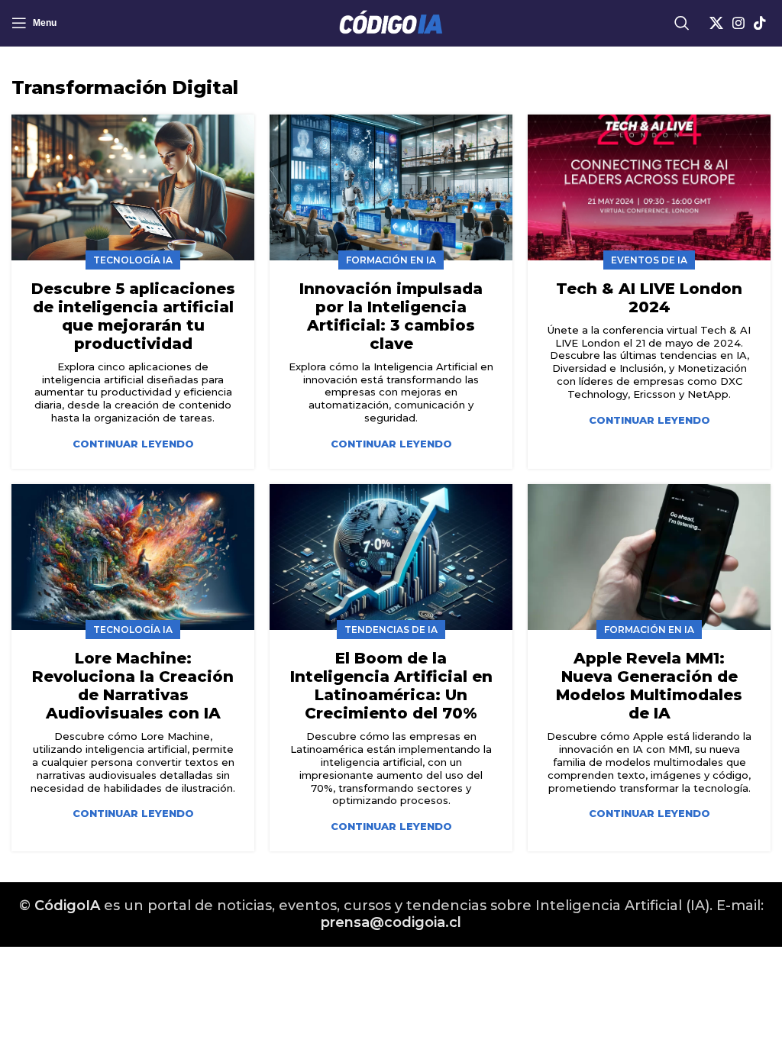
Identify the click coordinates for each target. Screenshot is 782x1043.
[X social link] (716, 22)
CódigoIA (67, 905)
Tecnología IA (133, 260)
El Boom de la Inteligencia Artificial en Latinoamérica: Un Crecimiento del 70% (391, 685)
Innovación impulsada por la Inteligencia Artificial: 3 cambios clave (391, 316)
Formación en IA (391, 260)
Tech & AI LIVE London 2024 (649, 297)
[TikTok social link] (760, 22)
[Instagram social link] (738, 22)
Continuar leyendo (133, 444)
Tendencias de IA (391, 629)
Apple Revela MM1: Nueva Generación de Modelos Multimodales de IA (649, 685)
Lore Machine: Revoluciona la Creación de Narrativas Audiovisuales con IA (133, 685)
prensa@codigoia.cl (391, 922)
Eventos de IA (649, 260)
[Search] (682, 23)
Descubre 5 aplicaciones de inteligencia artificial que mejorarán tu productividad (133, 316)
